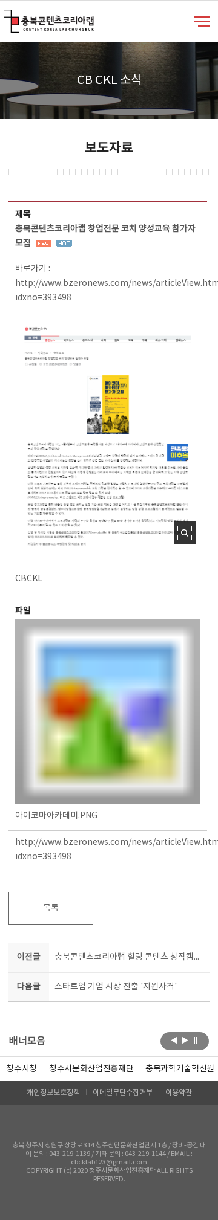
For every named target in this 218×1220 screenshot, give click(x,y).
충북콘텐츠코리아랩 (7, 16)
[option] (21, 1069)
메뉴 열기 (202, 20)
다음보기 (185, 1040)
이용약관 (178, 1093)
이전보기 (174, 1040)
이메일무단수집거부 (123, 1093)
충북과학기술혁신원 (179, 1069)
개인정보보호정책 (53, 1093)
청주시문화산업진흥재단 (91, 1069)
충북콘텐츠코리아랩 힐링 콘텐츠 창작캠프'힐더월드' (129, 957)
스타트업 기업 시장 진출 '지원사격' (115, 987)
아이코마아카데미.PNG (56, 816)
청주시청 (21, 1069)
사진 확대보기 (185, 532)
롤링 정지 (195, 1040)
